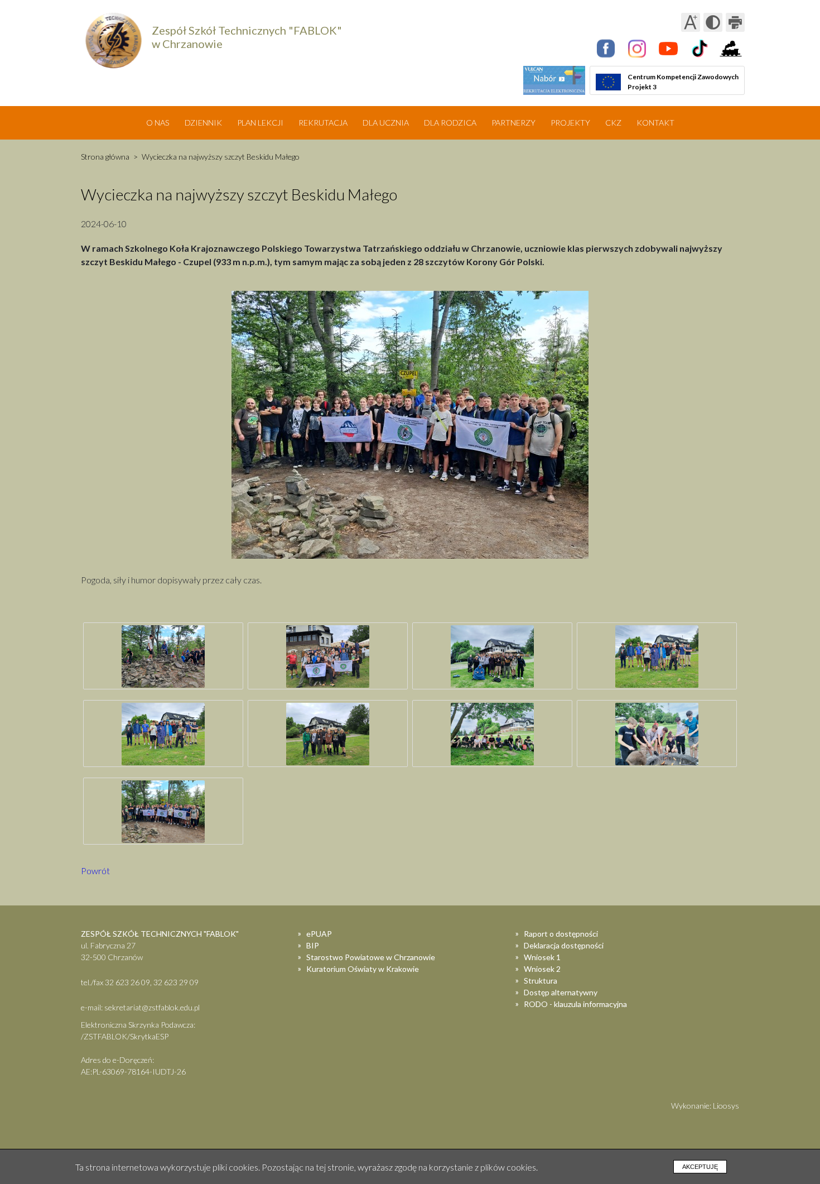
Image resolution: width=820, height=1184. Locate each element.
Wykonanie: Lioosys (705, 1105)
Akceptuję (700, 1166)
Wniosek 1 (542, 957)
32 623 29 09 (176, 982)
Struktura (540, 980)
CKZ (613, 122)
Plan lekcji (260, 122)
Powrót (95, 870)
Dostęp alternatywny (560, 992)
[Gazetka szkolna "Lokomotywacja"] (731, 49)
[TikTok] (699, 49)
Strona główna (105, 156)
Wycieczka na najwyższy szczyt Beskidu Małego (221, 156)
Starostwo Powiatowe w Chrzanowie (370, 957)
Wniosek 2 (542, 969)
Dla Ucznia (386, 122)
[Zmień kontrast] (712, 22)
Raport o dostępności (561, 933)
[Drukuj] (735, 22)
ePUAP (319, 933)
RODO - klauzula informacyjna (575, 1004)
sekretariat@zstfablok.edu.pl (152, 1007)
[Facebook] (606, 49)
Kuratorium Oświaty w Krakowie (362, 969)
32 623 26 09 (127, 982)
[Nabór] (554, 80)
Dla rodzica (450, 122)
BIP (312, 945)
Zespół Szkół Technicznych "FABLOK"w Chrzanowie (247, 36)
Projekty (570, 122)
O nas (158, 122)
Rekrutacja (323, 122)
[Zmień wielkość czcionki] (690, 22)
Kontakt (655, 122)
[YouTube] (668, 49)
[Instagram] (637, 49)
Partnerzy (513, 122)
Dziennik (203, 122)
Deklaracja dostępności (564, 945)
